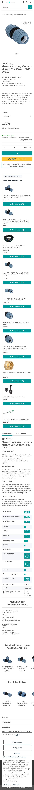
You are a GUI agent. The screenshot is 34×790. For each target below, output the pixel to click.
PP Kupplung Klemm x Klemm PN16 (27, 555)
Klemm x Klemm (27, 512)
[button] (23, 2)
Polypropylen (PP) (27, 536)
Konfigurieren (17, 748)
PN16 (26, 541)
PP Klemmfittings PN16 (15, 83)
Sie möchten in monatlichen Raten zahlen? (17, 165)
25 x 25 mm (27, 522)
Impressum (6, 784)
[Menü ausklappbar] (2, 1)
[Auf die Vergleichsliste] (24, 23)
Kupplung (27, 549)
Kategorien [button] (6, 722)
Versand (17, 128)
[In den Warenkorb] (17, 153)
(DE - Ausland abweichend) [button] (22, 137)
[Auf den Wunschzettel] (28, 23)
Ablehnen (17, 753)
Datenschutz (16, 784)
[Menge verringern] (4, 148)
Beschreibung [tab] (7, 434)
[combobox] (17, 116)
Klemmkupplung (27, 517)
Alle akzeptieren (17, 742)
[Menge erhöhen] (30, 148)
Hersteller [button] (5, 717)
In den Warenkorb (16, 204)
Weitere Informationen (17, 166)
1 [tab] (16, 53)
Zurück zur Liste (7, 14)
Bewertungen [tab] (20, 434)
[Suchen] (30, 7)
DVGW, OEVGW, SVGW (27, 579)
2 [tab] (18, 53)
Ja (25, 526)
